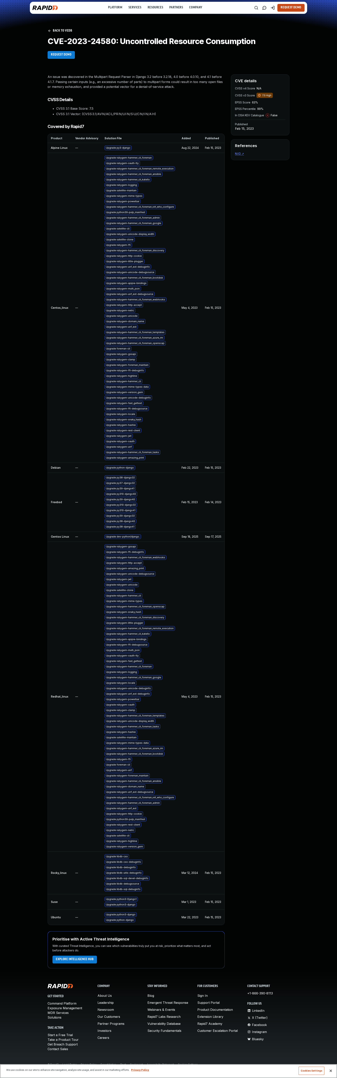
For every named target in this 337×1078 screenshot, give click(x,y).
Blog (150, 996)
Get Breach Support (63, 1044)
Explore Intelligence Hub (75, 959)
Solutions (54, 1017)
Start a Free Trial (60, 1035)
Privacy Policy (140, 1069)
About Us (105, 996)
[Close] (330, 1071)
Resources (155, 7)
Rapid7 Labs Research (164, 1017)
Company (195, 7)
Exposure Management (65, 1008)
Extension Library (210, 1017)
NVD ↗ (239, 153)
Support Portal (208, 1003)
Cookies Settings (311, 1070)
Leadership (106, 1003)
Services (135, 7)
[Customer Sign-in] (272, 7)
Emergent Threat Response (167, 1003)
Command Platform (62, 1003)
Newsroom (106, 1010)
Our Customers (109, 1017)
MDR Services (58, 1013)
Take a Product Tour (63, 1040)
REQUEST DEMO (61, 54)
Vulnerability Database (164, 1024)
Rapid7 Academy (209, 1024)
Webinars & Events (161, 1010)
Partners (176, 7)
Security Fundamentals (164, 1031)
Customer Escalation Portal (217, 1031)
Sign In (202, 996)
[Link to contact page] (264, 7)
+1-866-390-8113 (260, 993)
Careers (103, 1038)
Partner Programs (111, 1024)
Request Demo (291, 7)
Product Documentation (215, 1010)
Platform (115, 7)
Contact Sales (58, 1049)
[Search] (256, 7)
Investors (104, 1031)
